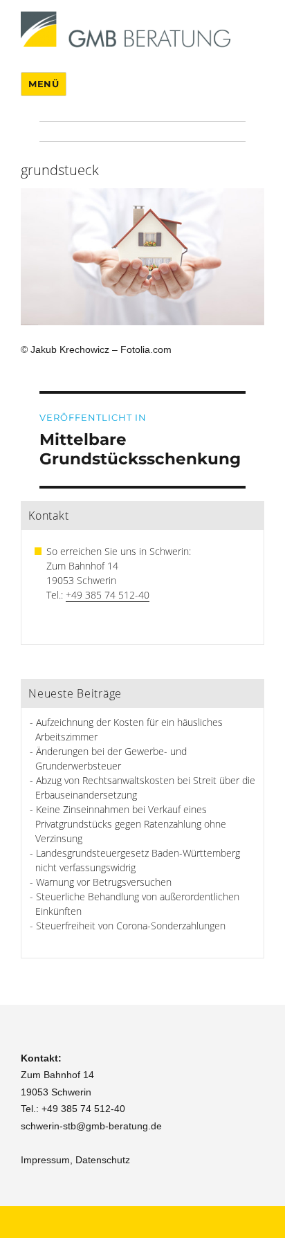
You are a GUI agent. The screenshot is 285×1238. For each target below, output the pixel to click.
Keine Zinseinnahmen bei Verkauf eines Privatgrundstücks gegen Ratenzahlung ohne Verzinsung (130, 824)
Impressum (45, 1159)
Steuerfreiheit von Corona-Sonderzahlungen (131, 925)
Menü (43, 83)
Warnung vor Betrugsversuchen (104, 882)
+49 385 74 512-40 (107, 594)
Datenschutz (102, 1159)
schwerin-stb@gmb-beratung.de (91, 1125)
